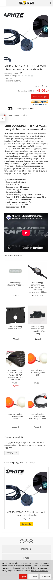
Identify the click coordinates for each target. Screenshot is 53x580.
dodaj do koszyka (40, 96)
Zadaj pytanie (11, 452)
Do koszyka (26, 524)
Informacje (26, 548)
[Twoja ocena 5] (32, 76)
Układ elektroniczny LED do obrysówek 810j (37, 372)
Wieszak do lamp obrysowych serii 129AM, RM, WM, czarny (38, 330)
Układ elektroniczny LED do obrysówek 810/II (15, 416)
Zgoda (23, 576)
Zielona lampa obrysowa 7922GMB (15, 283)
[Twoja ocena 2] (22, 76)
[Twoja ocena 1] (19, 76)
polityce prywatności (39, 570)
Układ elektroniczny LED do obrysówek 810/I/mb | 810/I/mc (37, 416)
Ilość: (37, 86)
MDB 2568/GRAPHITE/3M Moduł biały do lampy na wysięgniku (26, 513)
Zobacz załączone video (17, 115)
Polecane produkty (13, 255)
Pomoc (26, 557)
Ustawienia (45, 576)
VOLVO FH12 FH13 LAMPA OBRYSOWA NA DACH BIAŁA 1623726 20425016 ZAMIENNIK (15, 375)
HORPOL (17, 81)
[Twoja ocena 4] (28, 76)
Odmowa (33, 576)
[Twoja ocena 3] (25, 76)
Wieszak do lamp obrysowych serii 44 (15, 327)
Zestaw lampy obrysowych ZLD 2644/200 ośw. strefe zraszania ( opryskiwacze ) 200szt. (38, 287)
